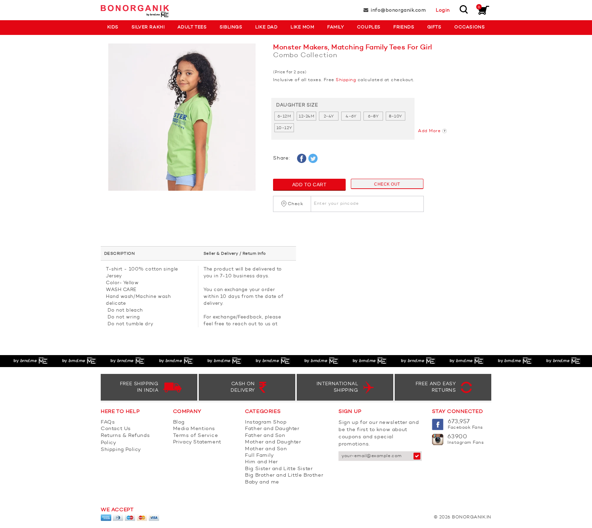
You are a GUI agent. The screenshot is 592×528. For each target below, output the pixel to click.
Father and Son (265, 435)
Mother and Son (266, 449)
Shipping (346, 80)
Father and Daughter (272, 428)
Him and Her (261, 462)
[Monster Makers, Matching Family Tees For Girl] (182, 120)
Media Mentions (194, 428)
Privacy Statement (197, 442)
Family (335, 27)
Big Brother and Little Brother (284, 475)
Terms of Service (195, 435)
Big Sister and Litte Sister (278, 469)
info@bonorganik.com (398, 10)
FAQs (108, 422)
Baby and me (262, 482)
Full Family (259, 455)
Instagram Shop (265, 422)
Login (443, 10)
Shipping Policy (121, 449)
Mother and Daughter (273, 442)
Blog (179, 422)
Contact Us (116, 428)
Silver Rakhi (148, 27)
